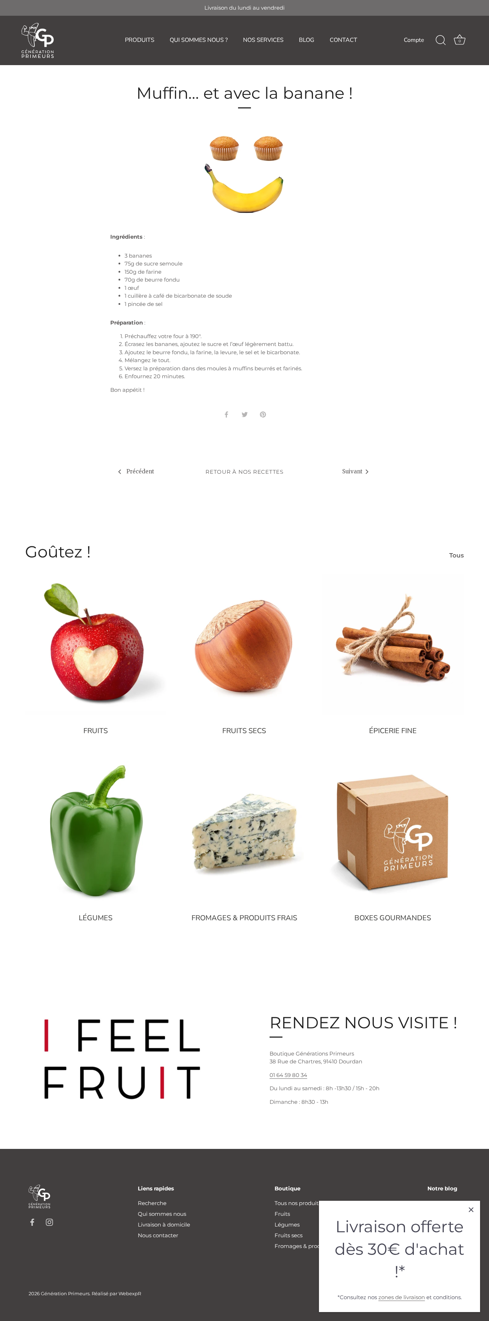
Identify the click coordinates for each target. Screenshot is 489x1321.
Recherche (152, 1203)
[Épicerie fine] (393, 644)
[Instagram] (49, 1221)
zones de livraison (401, 1297)
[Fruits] (95, 644)
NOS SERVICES (263, 40)
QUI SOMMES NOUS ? (199, 40)
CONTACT (343, 40)
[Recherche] (441, 40)
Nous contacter (158, 1235)
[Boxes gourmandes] (393, 831)
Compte (414, 40)
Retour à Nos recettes (244, 471)
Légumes (95, 918)
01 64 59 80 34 (288, 1075)
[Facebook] (32, 1221)
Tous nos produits (298, 1203)
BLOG (306, 40)
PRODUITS (139, 40)
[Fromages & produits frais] (244, 831)
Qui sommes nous (162, 1213)
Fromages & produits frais (244, 918)
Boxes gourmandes (392, 918)
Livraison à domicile (164, 1224)
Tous (456, 555)
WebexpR (129, 1293)
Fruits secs (244, 731)
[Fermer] (471, 1210)
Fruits (95, 731)
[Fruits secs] (244, 644)
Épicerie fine (393, 731)
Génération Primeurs (65, 1293)
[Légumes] (95, 831)
